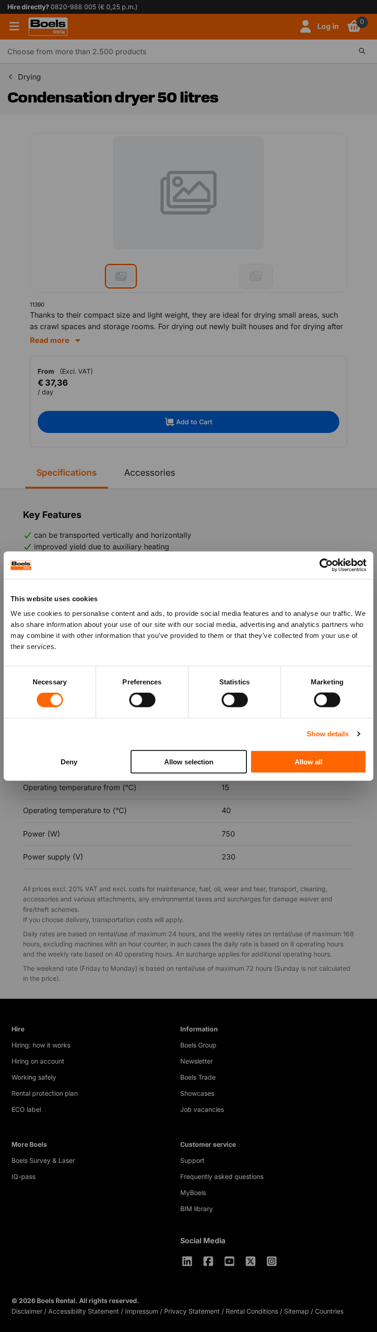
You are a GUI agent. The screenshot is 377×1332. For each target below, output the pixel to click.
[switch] (142, 700)
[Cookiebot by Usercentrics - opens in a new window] (326, 565)
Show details (327, 734)
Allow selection (188, 761)
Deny (69, 761)
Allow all (308, 761)
